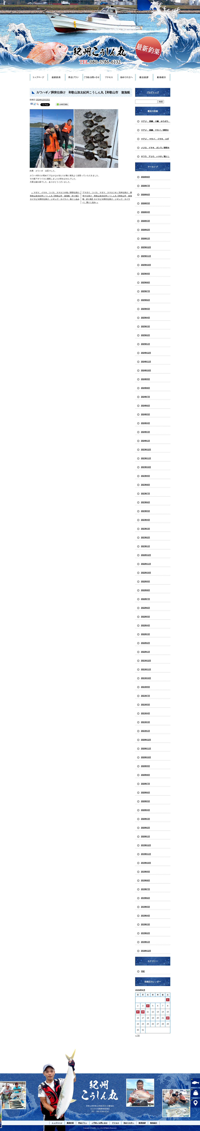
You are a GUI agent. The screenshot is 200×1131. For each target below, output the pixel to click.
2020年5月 (145, 801)
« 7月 (137, 1036)
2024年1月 (145, 441)
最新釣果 (56, 77)
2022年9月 (145, 581)
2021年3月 (145, 722)
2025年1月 (145, 344)
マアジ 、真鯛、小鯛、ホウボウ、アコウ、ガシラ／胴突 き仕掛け (155, 122)
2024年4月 (145, 423)
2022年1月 (145, 652)
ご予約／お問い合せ (91, 77)
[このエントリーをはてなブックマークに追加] (31, 104)
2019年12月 (146, 845)
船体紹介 (161, 77)
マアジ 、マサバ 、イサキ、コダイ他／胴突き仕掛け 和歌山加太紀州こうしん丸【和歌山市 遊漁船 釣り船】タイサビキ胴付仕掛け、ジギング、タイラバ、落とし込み (155, 140)
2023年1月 (145, 546)
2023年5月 (145, 511)
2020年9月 (145, 766)
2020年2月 (145, 828)
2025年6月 (145, 300)
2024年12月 (146, 353)
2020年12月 (146, 740)
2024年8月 (145, 388)
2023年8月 (145, 485)
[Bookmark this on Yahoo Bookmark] (38, 104)
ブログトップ (153, 92)
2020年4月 (145, 810)
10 (143, 1012)
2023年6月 (145, 502)
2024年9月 (145, 379)
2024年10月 (146, 370)
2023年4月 (145, 520)
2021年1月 (145, 731)
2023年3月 (145, 529)
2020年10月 (146, 757)
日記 (143, 971)
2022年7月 (145, 599)
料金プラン (73, 77)
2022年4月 (145, 625)
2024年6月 (145, 406)
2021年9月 (145, 687)
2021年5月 (145, 704)
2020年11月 (146, 748)
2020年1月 (145, 836)
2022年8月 (145, 590)
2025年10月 (146, 265)
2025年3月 (145, 326)
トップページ (38, 77)
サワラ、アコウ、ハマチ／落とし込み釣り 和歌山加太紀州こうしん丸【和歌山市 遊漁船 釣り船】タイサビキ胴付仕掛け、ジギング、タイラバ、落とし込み (155, 157)
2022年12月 (146, 555)
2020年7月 (145, 784)
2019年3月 (145, 924)
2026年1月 (145, 238)
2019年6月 (145, 898)
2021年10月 (146, 678)
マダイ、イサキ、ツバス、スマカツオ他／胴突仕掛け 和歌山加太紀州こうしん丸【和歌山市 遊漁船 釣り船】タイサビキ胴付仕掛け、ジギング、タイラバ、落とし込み (55, 195)
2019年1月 (145, 942)
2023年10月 (146, 467)
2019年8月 (145, 880)
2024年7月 (145, 397)
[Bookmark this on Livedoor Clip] (35, 104)
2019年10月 (146, 863)
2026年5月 (145, 203)
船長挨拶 (144, 77)
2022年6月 (145, 608)
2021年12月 (146, 661)
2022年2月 (145, 643)
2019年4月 (145, 916)
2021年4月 (145, 713)
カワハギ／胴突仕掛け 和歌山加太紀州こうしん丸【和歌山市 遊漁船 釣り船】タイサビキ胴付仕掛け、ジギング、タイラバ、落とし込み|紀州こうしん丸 (81, 1)
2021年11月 (146, 669)
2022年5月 (145, 617)
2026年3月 (145, 221)
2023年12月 (146, 449)
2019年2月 (145, 933)
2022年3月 (145, 634)
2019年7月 (145, 889)
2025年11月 (146, 256)
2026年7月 (145, 186)
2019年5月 (145, 907)
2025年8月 (145, 282)
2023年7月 (145, 493)
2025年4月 (145, 318)
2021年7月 (145, 696)
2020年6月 (145, 792)
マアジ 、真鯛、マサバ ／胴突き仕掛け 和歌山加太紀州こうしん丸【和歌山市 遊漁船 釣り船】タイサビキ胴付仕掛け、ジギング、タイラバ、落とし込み (155, 131)
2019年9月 (145, 872)
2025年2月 (145, 335)
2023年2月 (145, 537)
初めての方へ (126, 77)
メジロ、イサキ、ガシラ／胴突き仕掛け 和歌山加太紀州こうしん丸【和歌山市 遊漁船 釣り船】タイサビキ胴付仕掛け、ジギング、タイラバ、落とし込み (155, 149)
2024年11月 (146, 362)
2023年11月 (146, 458)
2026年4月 (145, 212)
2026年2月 (145, 230)
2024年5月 (145, 414)
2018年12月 (146, 951)
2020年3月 (145, 819)
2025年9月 (145, 274)
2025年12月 (146, 247)
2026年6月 (145, 194)
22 (168, 1018)
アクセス (109, 77)
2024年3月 (145, 432)
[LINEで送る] (62, 104)
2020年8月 (145, 775)
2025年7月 (145, 291)
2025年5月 (145, 309)
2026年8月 (145, 177)
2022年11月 (146, 564)
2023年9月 (145, 476)
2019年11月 (146, 854)
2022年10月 (146, 573)
